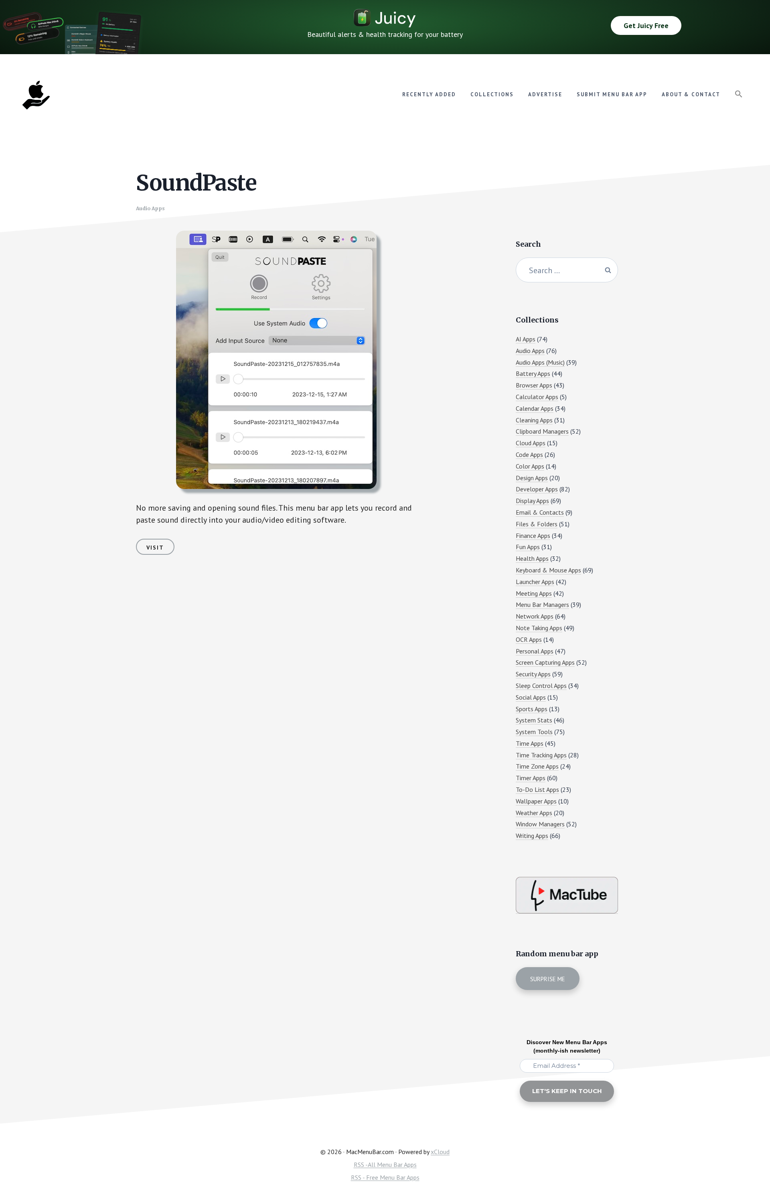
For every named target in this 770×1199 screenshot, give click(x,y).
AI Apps (525, 339)
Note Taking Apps (539, 628)
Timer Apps (530, 778)
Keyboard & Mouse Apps (548, 570)
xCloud (440, 1152)
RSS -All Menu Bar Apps (385, 1164)
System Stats (534, 720)
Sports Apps (531, 709)
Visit (155, 547)
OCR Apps (529, 639)
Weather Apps (534, 813)
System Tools (534, 732)
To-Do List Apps (537, 789)
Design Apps (532, 478)
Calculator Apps (537, 397)
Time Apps (529, 743)
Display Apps (532, 501)
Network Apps (534, 616)
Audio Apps (150, 208)
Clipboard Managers (542, 431)
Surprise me (547, 979)
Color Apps (530, 466)
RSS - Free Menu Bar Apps (385, 1177)
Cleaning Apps (534, 420)
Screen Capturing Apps (545, 662)
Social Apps (531, 697)
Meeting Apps (534, 593)
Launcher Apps (535, 582)
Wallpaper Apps (536, 801)
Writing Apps (532, 836)
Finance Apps (533, 536)
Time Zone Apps (537, 766)
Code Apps (529, 454)
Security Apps (533, 674)
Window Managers (540, 824)
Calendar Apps (534, 408)
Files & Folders (536, 524)
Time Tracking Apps (541, 755)
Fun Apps (528, 547)
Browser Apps (534, 385)
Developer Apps (537, 489)
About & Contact (691, 94)
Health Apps (532, 558)
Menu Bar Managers (542, 605)
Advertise (545, 94)
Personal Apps (534, 651)
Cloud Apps (530, 443)
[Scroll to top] (748, 1165)
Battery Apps (533, 373)
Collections (492, 94)
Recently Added (429, 94)
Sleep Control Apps (541, 686)
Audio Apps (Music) (540, 362)
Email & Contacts (540, 512)
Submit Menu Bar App (612, 94)
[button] (738, 94)
